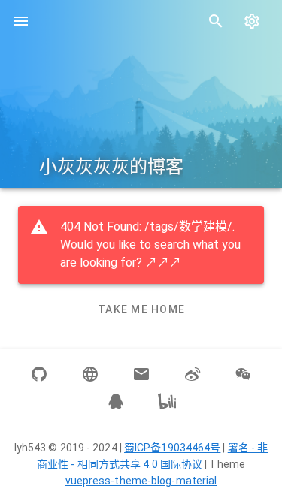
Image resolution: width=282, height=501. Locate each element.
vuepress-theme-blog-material (141, 481)
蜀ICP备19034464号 (172, 448)
